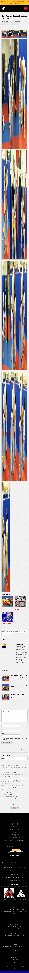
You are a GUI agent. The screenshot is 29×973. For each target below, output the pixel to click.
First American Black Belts (6, 796)
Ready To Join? (14, 962)
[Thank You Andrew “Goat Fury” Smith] (5, 687)
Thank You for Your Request (7, 787)
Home (14, 907)
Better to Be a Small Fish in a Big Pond (9, 771)
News (21, 926)
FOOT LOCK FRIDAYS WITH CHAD (8, 765)
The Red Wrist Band (5, 794)
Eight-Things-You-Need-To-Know (12, 926)
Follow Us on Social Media (9, 909)
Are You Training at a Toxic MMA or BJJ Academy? (11, 785)
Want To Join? (14, 843)
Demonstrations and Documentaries (14, 940)
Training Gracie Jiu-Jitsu (7, 633)
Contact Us (14, 957)
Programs (14, 917)
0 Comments (6, 24)
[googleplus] (14, 808)
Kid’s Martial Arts (8, 921)
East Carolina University (19, 929)
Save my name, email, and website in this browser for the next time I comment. (15, 739)
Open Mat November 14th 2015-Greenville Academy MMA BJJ (19, 696)
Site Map (22, 909)
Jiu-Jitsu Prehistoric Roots (6, 798)
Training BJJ (22, 631)
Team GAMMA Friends (14, 931)
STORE (17, 909)
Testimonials (21, 921)
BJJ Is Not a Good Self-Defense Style (8, 780)
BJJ (3, 631)
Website (3, 733)
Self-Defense (15, 921)
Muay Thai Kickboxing (22, 919)
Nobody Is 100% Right (5, 772)
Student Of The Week (9, 929)
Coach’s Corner (14, 924)
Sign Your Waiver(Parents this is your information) (14, 840)
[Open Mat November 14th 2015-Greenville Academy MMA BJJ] (5, 697)
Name (2, 724)
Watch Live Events (20, 935)
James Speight (14, 24)
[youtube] (17, 808)
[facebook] (11, 808)
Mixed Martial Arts (12, 919)
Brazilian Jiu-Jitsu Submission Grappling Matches (14, 938)
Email (2, 728)
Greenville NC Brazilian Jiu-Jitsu (12, 631)
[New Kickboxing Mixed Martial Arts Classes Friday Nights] (5, 678)
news (19, 21)
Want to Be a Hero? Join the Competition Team (11, 778)
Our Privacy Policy (14, 959)
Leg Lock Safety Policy (5, 789)
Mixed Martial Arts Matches (10, 935)
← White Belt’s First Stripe (6, 748)
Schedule (14, 944)
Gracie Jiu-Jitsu (5, 919)
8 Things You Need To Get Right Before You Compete (12, 767)
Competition (14, 933)
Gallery (14, 954)
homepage (16, 21)
